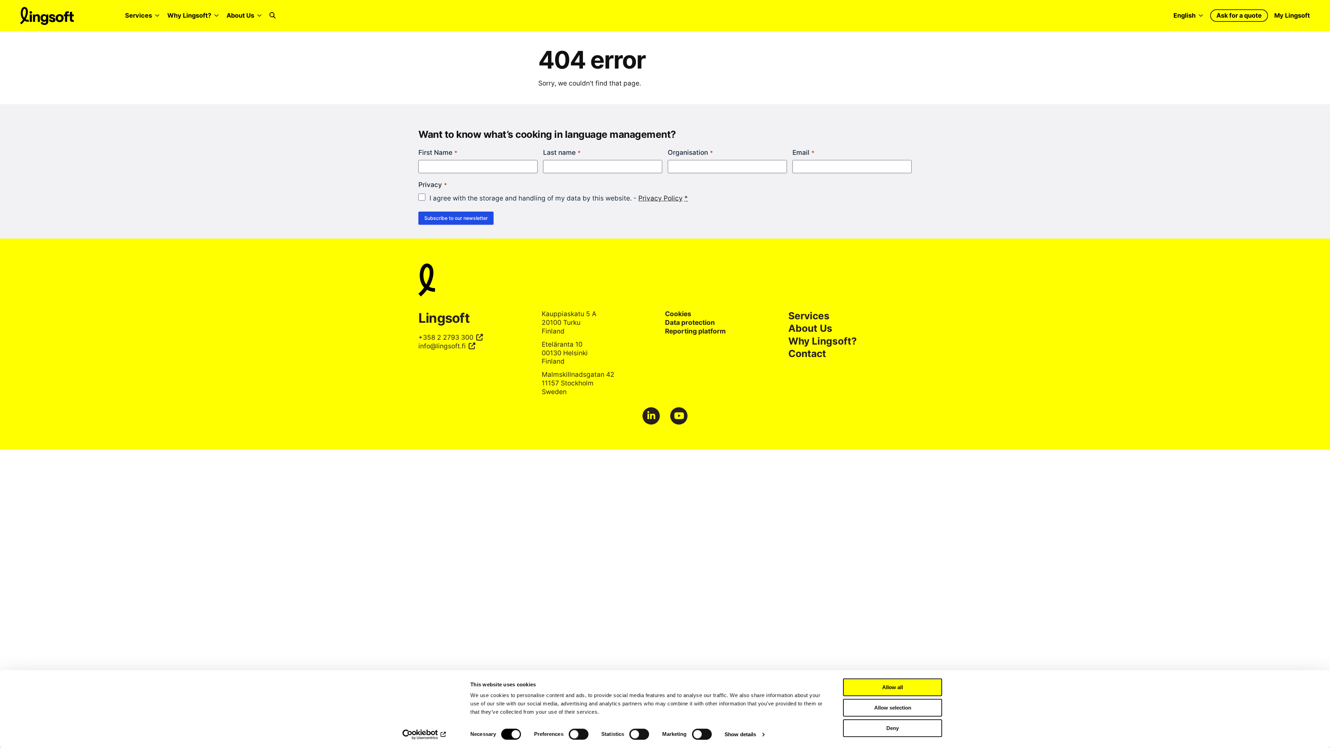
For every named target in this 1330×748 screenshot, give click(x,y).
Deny (892, 728)
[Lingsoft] (665, 281)
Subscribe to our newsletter (456, 218)
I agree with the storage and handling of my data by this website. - (558, 198)
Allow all (892, 687)
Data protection (690, 322)
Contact (807, 353)
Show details (740, 734)
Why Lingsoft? (189, 15)
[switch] (578, 734)
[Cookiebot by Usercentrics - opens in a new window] (424, 734)
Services (138, 15)
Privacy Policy (660, 198)
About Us (240, 15)
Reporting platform (695, 331)
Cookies (678, 314)
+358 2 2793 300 (445, 337)
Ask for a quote (1239, 15)
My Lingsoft (1292, 15)
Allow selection (892, 708)
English (1184, 15)
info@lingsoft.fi (442, 346)
